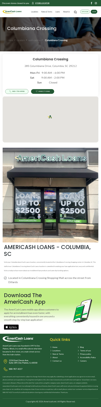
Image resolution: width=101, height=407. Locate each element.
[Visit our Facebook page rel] (91, 3)
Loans (57, 12)
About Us (66, 12)
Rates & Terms (46, 12)
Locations (34, 12)
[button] (40, 12)
